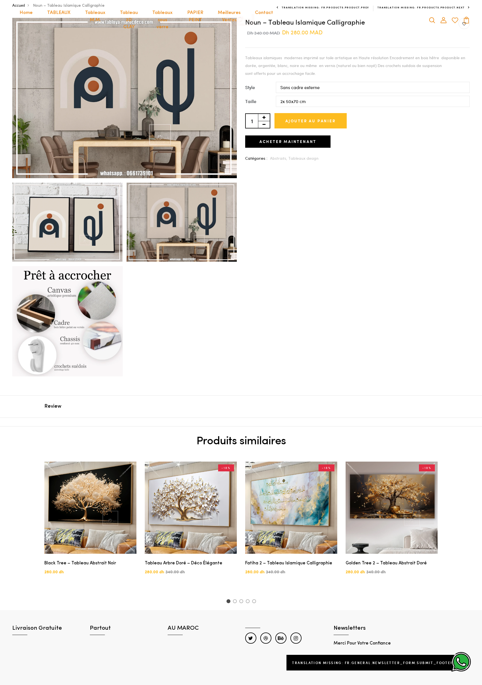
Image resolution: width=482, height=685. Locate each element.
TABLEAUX (59, 12)
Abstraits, (279, 158)
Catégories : (256, 158)
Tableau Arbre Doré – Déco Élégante (183, 563)
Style (250, 87)
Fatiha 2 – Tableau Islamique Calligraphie (288, 563)
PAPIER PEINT (195, 16)
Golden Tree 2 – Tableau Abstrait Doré (386, 563)
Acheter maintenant (287, 141)
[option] (90, 523)
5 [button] (255, 602)
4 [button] (249, 602)
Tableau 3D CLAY (129, 19)
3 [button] (242, 602)
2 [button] (236, 602)
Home (26, 12)
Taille (250, 101)
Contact (264, 12)
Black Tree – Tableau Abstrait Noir (80, 563)
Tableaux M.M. (95, 16)
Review (52, 406)
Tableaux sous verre (162, 19)
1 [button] (229, 602)
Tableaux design (303, 158)
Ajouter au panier (310, 121)
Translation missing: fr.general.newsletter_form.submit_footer (372, 662)
